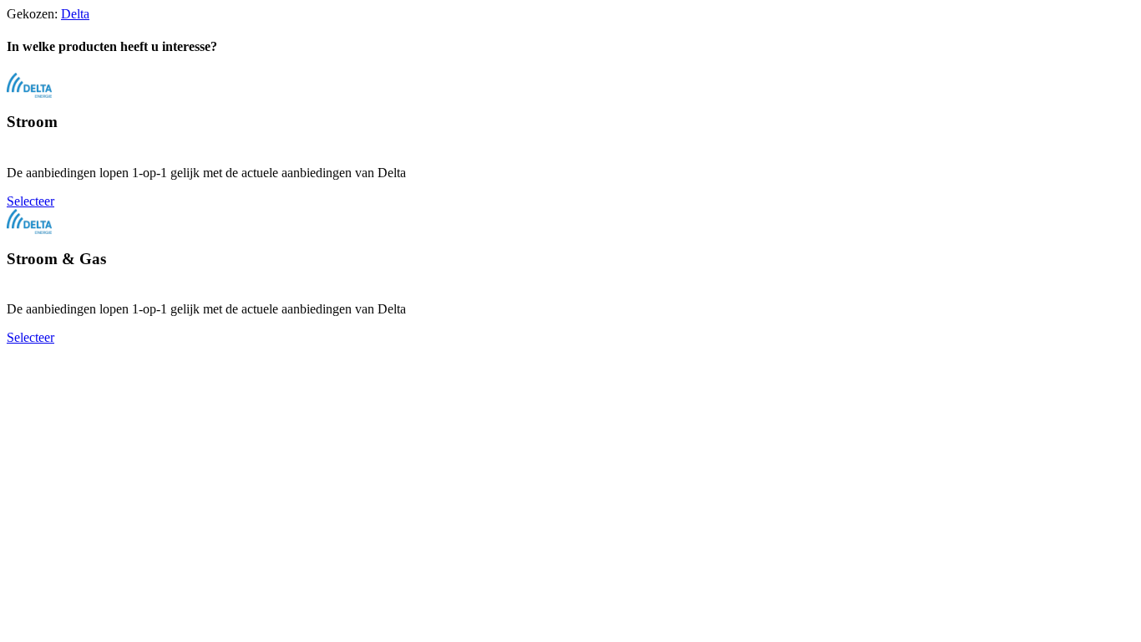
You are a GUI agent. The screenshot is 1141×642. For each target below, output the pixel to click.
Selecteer (30, 201)
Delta (75, 14)
